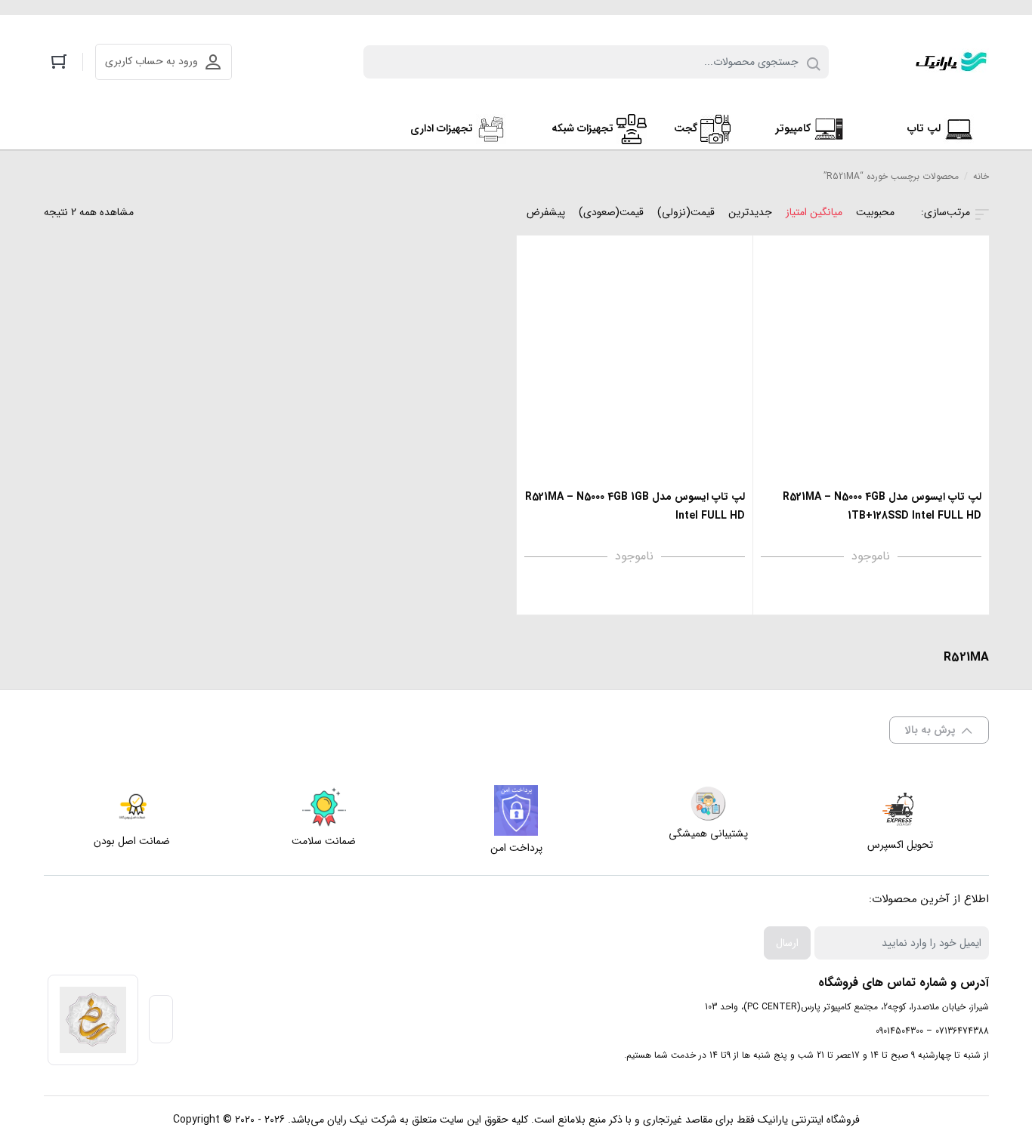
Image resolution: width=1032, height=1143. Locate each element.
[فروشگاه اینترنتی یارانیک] (951, 62)
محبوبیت (875, 212)
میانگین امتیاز (814, 212)
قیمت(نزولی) (686, 212)
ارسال (787, 943)
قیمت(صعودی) (611, 212)
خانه (981, 176)
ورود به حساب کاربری (151, 61)
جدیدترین (750, 212)
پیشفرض (546, 212)
